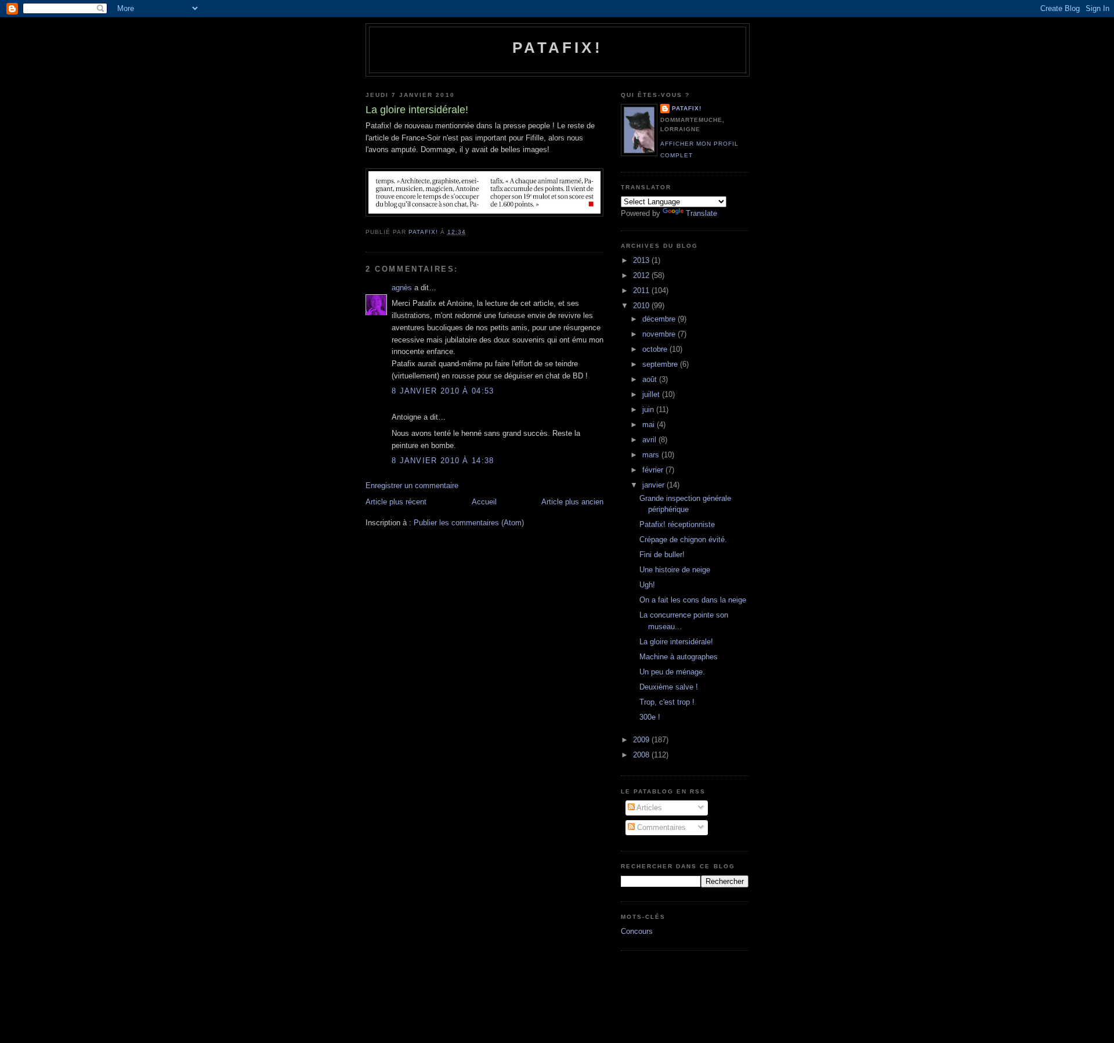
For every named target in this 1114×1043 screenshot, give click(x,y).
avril (650, 439)
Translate (701, 213)
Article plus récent (396, 501)
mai (649, 424)
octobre (656, 349)
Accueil (484, 501)
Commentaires (660, 827)
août (650, 379)
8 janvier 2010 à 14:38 (443, 460)
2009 (642, 739)
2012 (642, 275)
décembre (660, 319)
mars (651, 454)
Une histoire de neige (674, 569)
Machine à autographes (678, 656)
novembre (660, 334)
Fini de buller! (662, 554)
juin (649, 409)
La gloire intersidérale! (676, 641)
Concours (637, 931)
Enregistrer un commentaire (412, 485)
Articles (648, 807)
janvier (654, 485)
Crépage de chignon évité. (683, 539)
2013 (642, 260)
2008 (642, 754)
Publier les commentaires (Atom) (469, 522)
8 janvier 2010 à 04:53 (443, 391)
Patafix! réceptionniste (677, 524)
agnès (402, 287)
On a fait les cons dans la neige (692, 600)
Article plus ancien (572, 501)
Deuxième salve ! (668, 687)
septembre (661, 364)
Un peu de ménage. (672, 671)
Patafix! (557, 47)
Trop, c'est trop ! (667, 702)
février (653, 469)
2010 (642, 305)
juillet (652, 394)
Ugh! (647, 584)
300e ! (649, 717)
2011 (642, 290)
